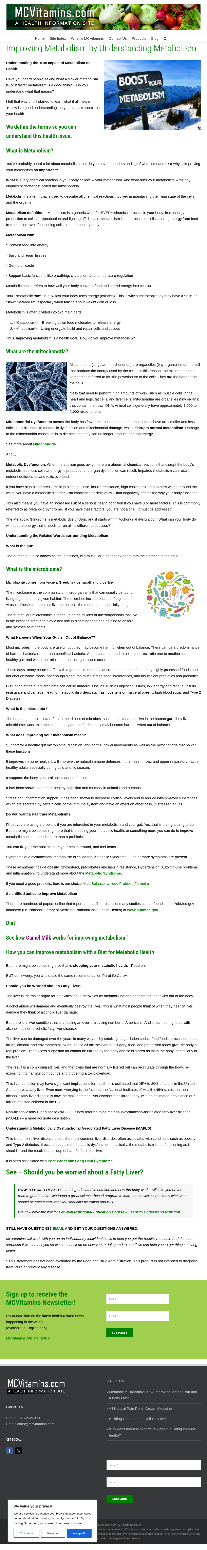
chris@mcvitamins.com (36, 1424)
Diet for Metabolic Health (126, 952)
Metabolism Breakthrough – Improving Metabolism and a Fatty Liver (153, 1395)
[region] (52, 1521)
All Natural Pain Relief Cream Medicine (140, 1409)
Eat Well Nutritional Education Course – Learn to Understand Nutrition (119, 1212)
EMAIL (58, 1228)
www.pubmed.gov (142, 910)
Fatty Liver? (126, 1172)
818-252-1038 (30, 1418)
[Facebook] (9, 1450)
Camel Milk (38, 937)
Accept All (79, 1533)
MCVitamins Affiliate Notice (28, 1338)
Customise (26, 1533)
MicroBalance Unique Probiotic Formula (115, 884)
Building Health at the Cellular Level (138, 1419)
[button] (165, 38)
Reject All (53, 1533)
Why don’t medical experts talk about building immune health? (152, 1432)
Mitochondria (44, 444)
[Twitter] (18, 1450)
